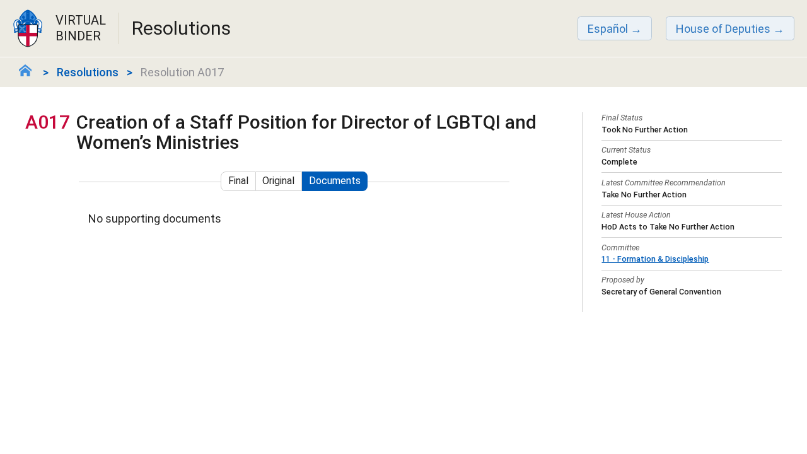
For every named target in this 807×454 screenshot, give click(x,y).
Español (608, 28)
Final (238, 181)
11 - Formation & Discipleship (655, 259)
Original (278, 181)
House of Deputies (723, 28)
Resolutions (88, 72)
